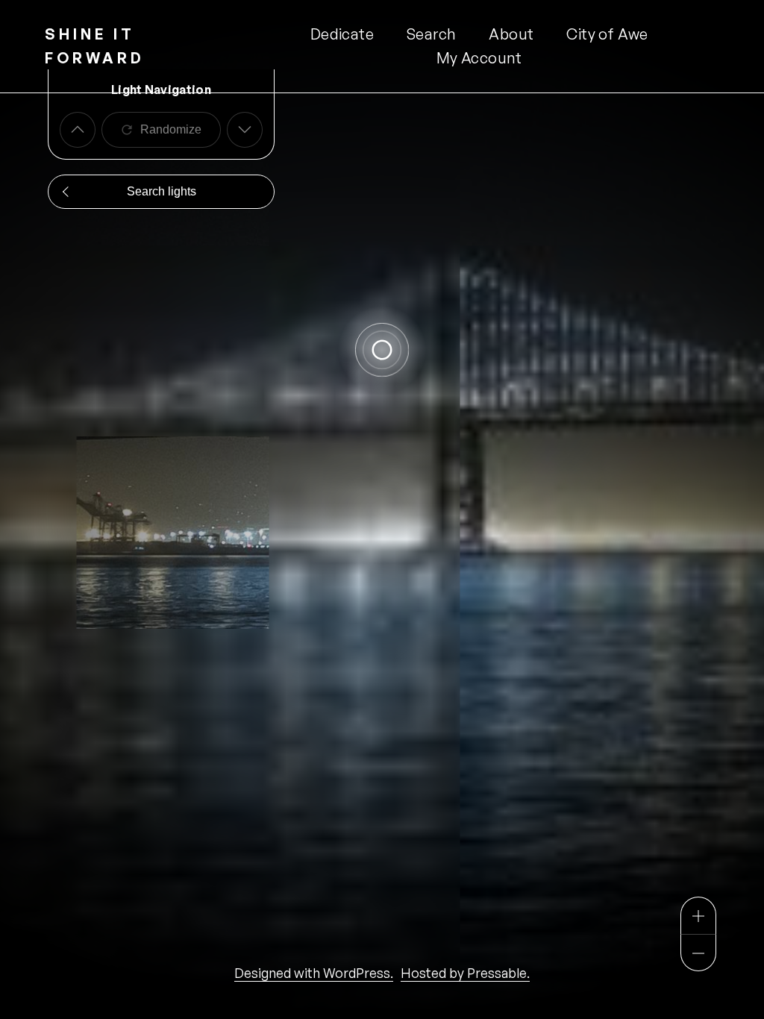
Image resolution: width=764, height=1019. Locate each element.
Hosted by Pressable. (465, 973)
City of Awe (607, 34)
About (511, 34)
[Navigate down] (245, 130)
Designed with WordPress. (313, 973)
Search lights (161, 191)
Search (431, 34)
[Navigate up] (78, 130)
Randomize (170, 129)
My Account (479, 57)
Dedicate (342, 34)
